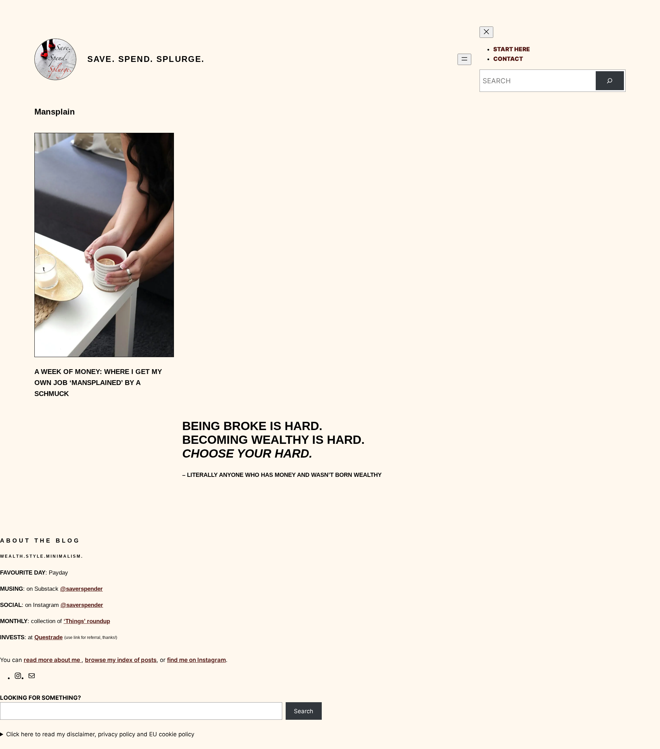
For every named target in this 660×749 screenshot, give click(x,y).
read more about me (52, 659)
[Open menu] (464, 59)
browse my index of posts (120, 659)
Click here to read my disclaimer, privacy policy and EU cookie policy (100, 734)
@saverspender (81, 589)
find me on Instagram (196, 659)
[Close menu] (486, 32)
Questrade (48, 637)
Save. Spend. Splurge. (146, 59)
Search (303, 711)
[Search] (610, 80)
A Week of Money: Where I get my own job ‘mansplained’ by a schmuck (98, 382)
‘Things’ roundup (87, 621)
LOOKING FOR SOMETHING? (40, 697)
